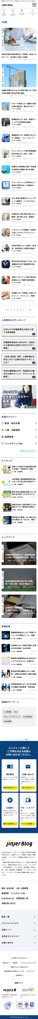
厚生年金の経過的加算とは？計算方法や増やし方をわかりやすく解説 (24, 493)
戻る (7, 310)
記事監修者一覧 (22, 898)
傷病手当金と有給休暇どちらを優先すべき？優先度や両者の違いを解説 (24, 505)
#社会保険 (7, 721)
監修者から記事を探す (27, 451)
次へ (30, 310)
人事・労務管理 (17, 109)
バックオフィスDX (18, 893)
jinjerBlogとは (8, 898)
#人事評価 (7, 712)
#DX (15, 712)
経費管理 (5, 893)
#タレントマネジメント (12, 717)
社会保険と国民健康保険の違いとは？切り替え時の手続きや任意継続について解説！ (24, 480)
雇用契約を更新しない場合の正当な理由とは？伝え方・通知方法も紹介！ (24, 518)
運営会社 (5, 962)
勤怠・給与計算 (18, 497)
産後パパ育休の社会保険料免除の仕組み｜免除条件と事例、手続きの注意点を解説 (24, 467)
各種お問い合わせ (9, 903)
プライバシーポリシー (27, 962)
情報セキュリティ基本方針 (18, 967)
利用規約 (15, 962)
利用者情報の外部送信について (13, 971)
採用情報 (18, 975)
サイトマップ (30, 971)
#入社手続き (27, 717)
